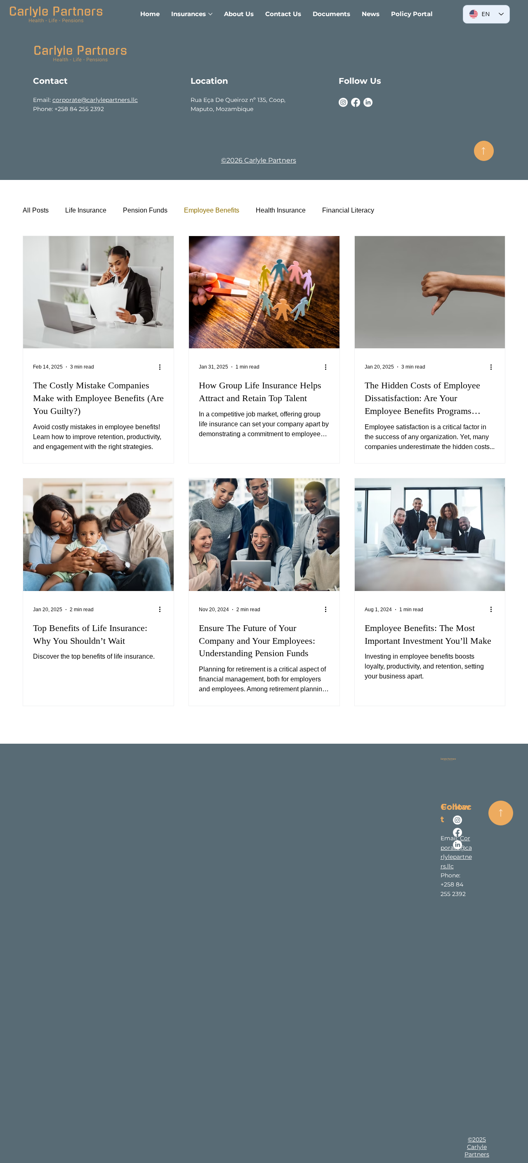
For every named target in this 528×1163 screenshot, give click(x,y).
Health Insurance (281, 210)
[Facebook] (355, 102)
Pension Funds (145, 210)
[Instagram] (343, 102)
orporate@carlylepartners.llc (97, 100)
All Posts (36, 210)
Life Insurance (85, 210)
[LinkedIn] (367, 102)
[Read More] (500, 813)
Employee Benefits (211, 210)
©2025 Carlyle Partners (476, 1147)
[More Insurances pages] (210, 14)
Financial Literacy (348, 210)
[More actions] (162, 367)
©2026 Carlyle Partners (258, 160)
